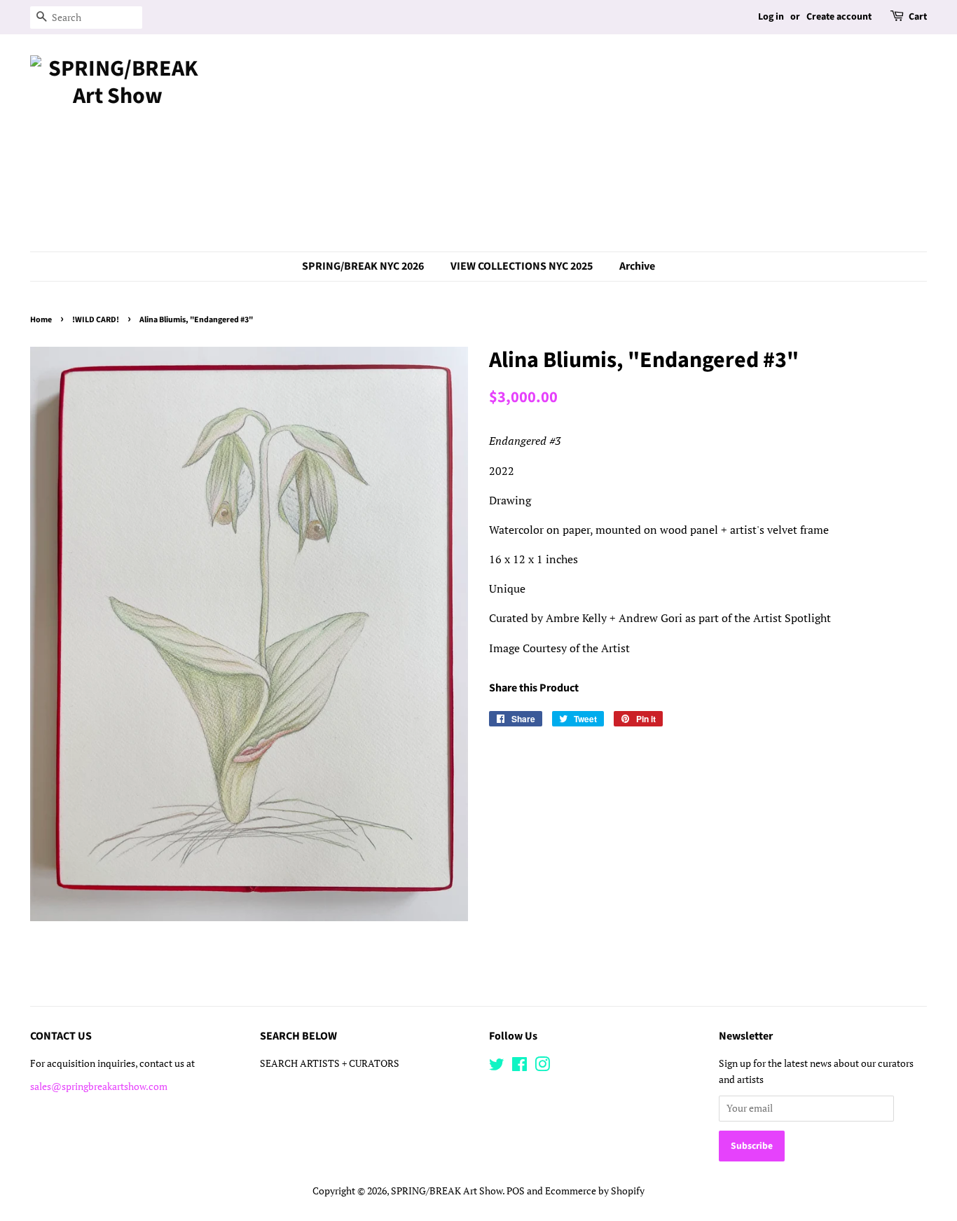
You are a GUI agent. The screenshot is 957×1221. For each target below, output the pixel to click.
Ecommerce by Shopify (595, 1191)
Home (41, 320)
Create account (839, 17)
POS (516, 1191)
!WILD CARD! (95, 320)
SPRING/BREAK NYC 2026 (363, 266)
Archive (637, 266)
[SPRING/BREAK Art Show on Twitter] (496, 1067)
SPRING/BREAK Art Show (446, 1191)
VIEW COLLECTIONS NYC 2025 (521, 266)
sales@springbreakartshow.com (98, 1086)
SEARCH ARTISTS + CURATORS (329, 1063)
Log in (771, 17)
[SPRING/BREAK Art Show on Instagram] (542, 1067)
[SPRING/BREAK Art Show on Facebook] (519, 1067)
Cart (918, 17)
